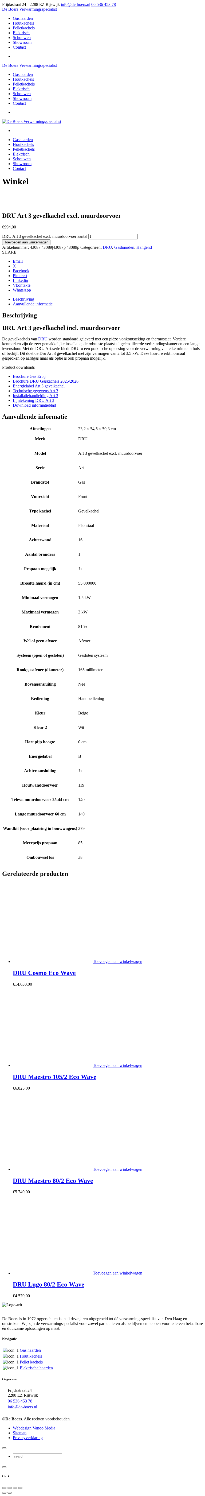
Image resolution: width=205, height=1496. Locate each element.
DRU (107, 247)
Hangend (144, 247)
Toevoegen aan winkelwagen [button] (117, 961)
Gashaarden (124, 247)
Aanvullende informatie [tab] (33, 304)
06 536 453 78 (103, 4)
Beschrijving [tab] (23, 299)
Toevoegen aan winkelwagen (26, 242)
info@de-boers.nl (75, 4)
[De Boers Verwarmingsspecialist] (31, 121)
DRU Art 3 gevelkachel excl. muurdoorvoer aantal (44, 236)
